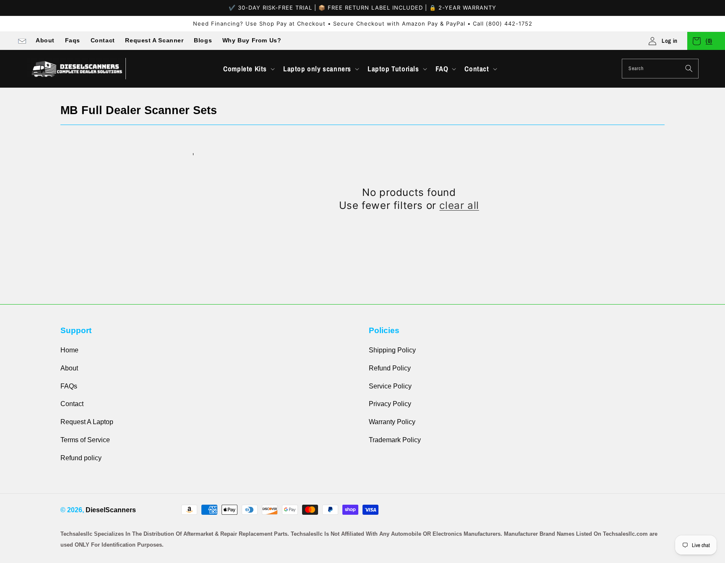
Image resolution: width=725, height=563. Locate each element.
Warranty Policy (392, 421)
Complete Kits (245, 68)
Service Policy (390, 386)
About (45, 40)
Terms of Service (85, 439)
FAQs (68, 386)
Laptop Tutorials (393, 68)
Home (69, 350)
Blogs (203, 40)
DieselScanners (111, 509)
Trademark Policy (395, 439)
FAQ (442, 68)
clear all (459, 205)
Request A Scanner (154, 40)
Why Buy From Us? (252, 40)
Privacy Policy (390, 403)
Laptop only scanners (317, 68)
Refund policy (81, 457)
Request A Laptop (86, 421)
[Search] (689, 68)
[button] (248, 68)
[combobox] (660, 68)
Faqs (72, 40)
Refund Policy (390, 368)
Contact (103, 40)
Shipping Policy (392, 350)
